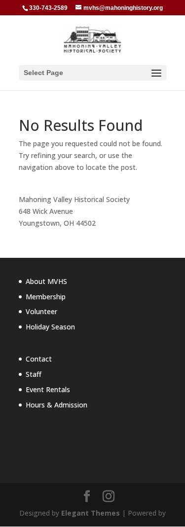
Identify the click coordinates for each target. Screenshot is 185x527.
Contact (39, 359)
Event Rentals (48, 389)
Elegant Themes (90, 513)
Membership (46, 296)
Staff (33, 374)
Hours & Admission (56, 404)
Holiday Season (50, 326)
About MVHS (46, 281)
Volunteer (41, 311)
